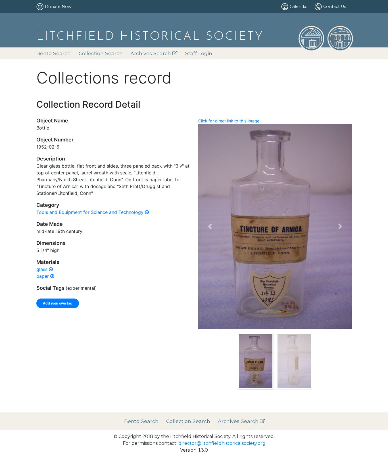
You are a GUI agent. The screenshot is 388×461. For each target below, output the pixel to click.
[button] (209, 226)
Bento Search (53, 53)
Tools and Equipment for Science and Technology (90, 212)
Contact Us (334, 6)
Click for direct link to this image (228, 120)
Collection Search (101, 53)
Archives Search (151, 53)
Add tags (170, 330)
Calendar (299, 6)
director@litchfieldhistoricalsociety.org (222, 443)
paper (43, 276)
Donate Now (58, 6)
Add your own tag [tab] (57, 303)
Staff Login (198, 53)
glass (42, 269)
